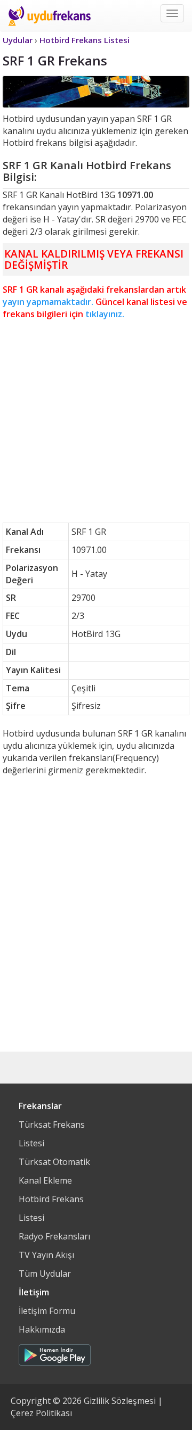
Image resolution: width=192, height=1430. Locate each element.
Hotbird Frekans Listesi (51, 1208)
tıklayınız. (104, 314)
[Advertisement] (96, 421)
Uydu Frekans (49, 16)
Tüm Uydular (45, 1273)
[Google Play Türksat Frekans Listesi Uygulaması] (55, 1352)
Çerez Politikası (41, 1413)
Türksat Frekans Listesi (52, 1134)
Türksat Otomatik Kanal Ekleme (54, 1171)
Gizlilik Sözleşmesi (120, 1401)
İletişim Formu (47, 1311)
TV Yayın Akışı (46, 1255)
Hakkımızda (42, 1329)
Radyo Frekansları (54, 1236)
